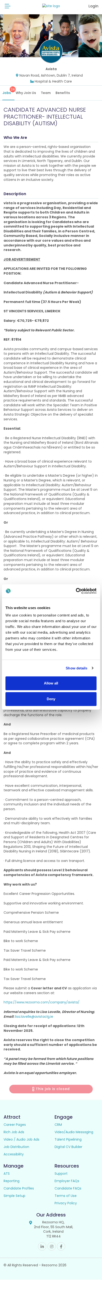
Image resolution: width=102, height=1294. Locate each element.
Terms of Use (66, 1195)
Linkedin (42, 1246)
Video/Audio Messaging (74, 1132)
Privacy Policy (66, 1203)
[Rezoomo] (51, 6)
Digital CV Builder (68, 1146)
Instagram (51, 1246)
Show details (76, 668)
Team (46, 92)
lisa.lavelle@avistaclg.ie (34, 1016)
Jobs (8, 91)
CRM (58, 1124)
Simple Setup (14, 1195)
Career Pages (15, 1124)
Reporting (11, 1181)
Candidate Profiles (19, 1188)
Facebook (61, 1246)
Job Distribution (16, 1146)
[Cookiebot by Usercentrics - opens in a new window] (76, 591)
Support (61, 1173)
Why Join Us (26, 92)
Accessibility (14, 1154)
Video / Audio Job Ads (21, 1139)
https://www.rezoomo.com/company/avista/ (41, 1002)
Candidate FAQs (68, 1188)
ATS (7, 1173)
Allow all (51, 683)
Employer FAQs (67, 1181)
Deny (51, 699)
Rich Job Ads (14, 1132)
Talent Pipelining (68, 1139)
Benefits (63, 92)
